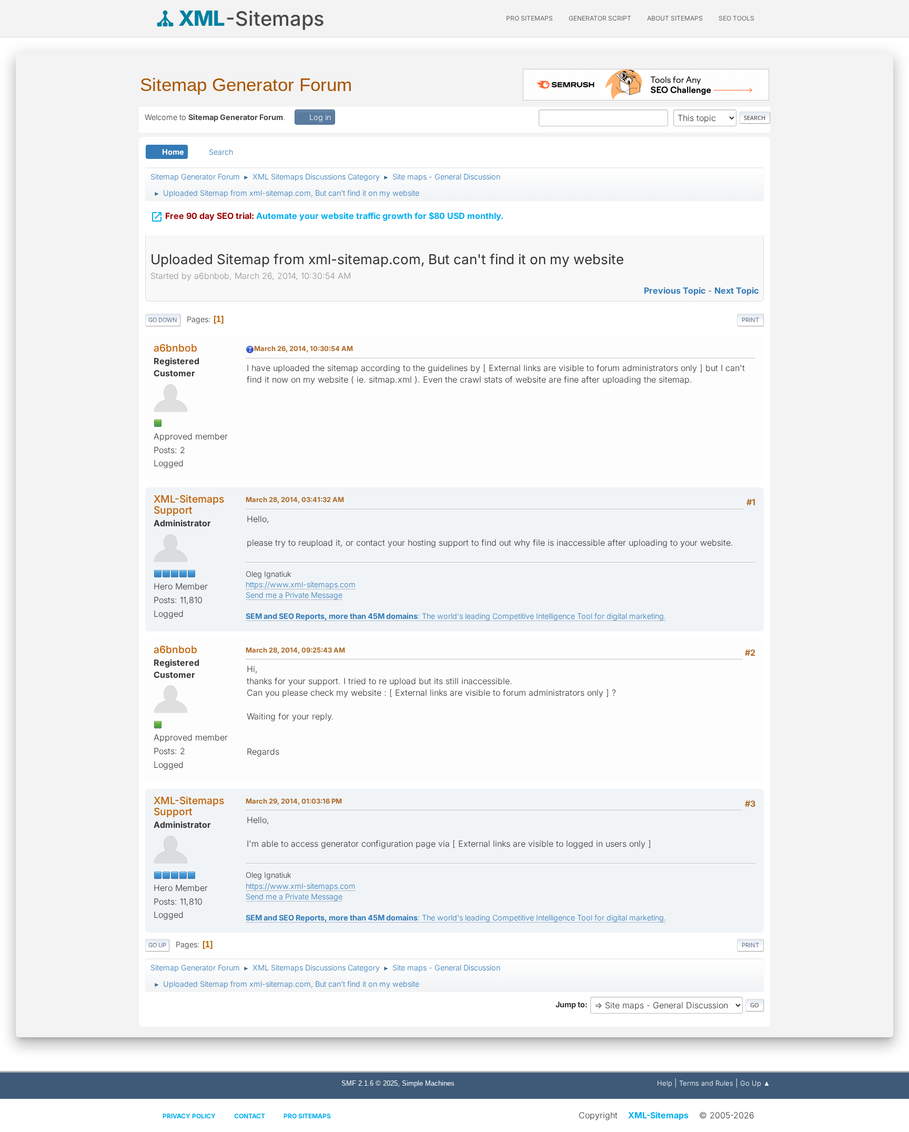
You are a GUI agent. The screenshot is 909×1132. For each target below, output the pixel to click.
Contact (249, 1116)
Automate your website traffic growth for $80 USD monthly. (326, 217)
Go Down (162, 320)
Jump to (570, 1004)
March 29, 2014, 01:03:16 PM (294, 801)
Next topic (736, 290)
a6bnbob (175, 348)
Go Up (157, 945)
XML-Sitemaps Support (189, 504)
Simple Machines (428, 1083)
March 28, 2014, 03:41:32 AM (295, 499)
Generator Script (600, 18)
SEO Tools (736, 18)
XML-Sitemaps (658, 1115)
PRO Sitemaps (529, 18)
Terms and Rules (706, 1083)
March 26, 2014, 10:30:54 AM (303, 348)
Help (664, 1083)
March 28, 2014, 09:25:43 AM (295, 650)
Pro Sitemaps (307, 1116)
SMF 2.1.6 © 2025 (369, 1083)
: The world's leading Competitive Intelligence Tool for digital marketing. (456, 616)
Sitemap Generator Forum (246, 84)
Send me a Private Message (294, 594)
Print (750, 320)
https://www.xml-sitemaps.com (301, 584)
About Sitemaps (675, 18)
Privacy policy (189, 1116)
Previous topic (674, 290)
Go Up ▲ (755, 1083)
